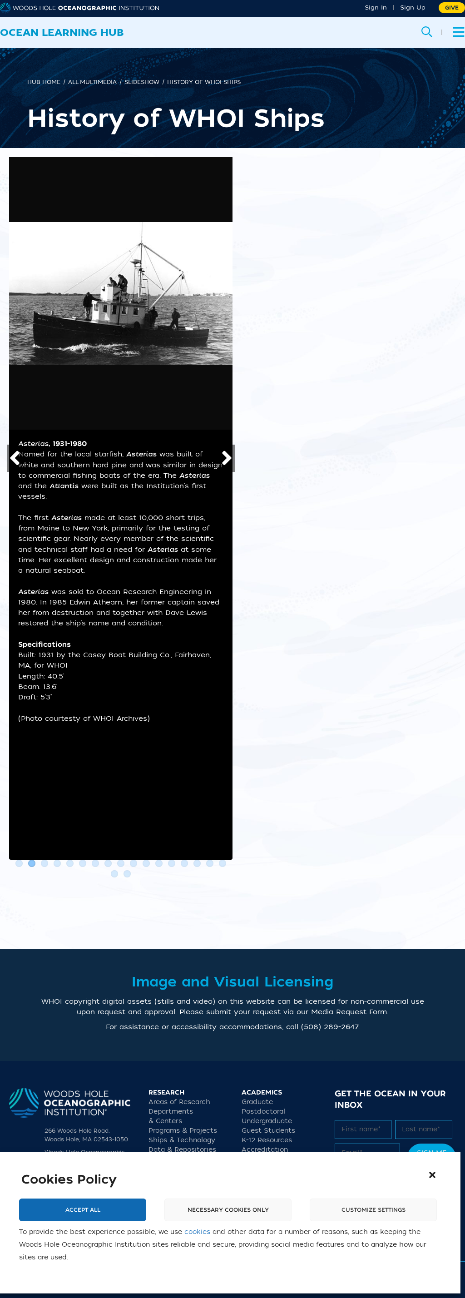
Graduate (257, 1102)
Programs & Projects (182, 1130)
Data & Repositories (182, 1149)
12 (159, 863)
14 (184, 863)
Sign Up (412, 7)
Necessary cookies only (228, 1210)
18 (114, 873)
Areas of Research (179, 1102)
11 (146, 863)
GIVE (452, 7)
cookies (197, 1232)
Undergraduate (267, 1121)
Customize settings (373, 1210)
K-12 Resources (267, 1140)
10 (133, 863)
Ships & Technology (181, 1140)
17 (222, 863)
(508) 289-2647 (329, 1026)
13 (171, 863)
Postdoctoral (263, 1111)
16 (209, 863)
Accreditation (265, 1149)
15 (197, 863)
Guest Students (268, 1130)
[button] (432, 1174)
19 (127, 873)
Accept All (82, 1210)
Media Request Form (349, 1011)
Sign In (376, 7)
